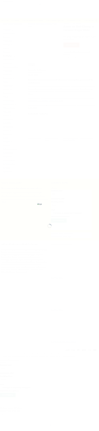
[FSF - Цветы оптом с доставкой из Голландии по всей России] (49, 212)
